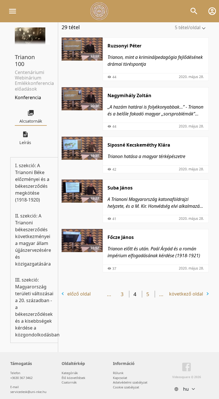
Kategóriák (70, 373)
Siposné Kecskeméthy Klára (139, 145)
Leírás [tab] (25, 142)
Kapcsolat (120, 378)
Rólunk (118, 373)
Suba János (120, 188)
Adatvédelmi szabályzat (130, 382)
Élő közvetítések (73, 378)
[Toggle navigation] (12, 11)
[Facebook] (186, 368)
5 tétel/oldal (187, 27)
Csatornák (69, 382)
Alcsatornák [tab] (30, 121)
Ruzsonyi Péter (124, 46)
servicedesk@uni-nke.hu (28, 392)
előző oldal (79, 294)
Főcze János (121, 237)
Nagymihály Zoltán (129, 95)
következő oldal (186, 294)
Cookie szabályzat (126, 387)
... (109, 294)
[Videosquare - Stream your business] (99, 11)
